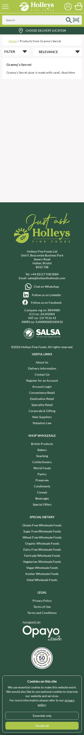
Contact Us (42, 374)
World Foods (42, 468)
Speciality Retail (42, 405)
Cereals (42, 492)
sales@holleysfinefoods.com (46, 278)
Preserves (42, 480)
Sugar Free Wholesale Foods (42, 531)
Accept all (42, 725)
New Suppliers (42, 417)
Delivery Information (42, 368)
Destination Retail (42, 399)
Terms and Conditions (42, 613)
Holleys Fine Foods (36, 6)
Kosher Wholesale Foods (42, 574)
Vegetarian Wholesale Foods (42, 561)
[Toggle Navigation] (5, 6)
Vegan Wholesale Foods (42, 568)
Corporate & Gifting (42, 411)
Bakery (42, 450)
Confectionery (42, 462)
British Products (42, 444)
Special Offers (42, 504)
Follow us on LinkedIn (46, 295)
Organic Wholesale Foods (42, 543)
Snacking (42, 456)
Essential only (42, 715)
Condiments (42, 486)
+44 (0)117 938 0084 (45, 274)
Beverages (42, 498)
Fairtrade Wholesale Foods (42, 555)
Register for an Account (42, 380)
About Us (42, 362)
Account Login (42, 386)
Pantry (42, 474)
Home (13, 41)
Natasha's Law (42, 423)
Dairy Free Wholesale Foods (42, 549)
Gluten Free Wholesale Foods (42, 525)
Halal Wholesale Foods (42, 580)
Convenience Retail (42, 392)
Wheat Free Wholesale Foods (42, 537)
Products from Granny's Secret (40, 41)
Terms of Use (42, 606)
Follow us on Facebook (46, 302)
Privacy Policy (42, 600)
